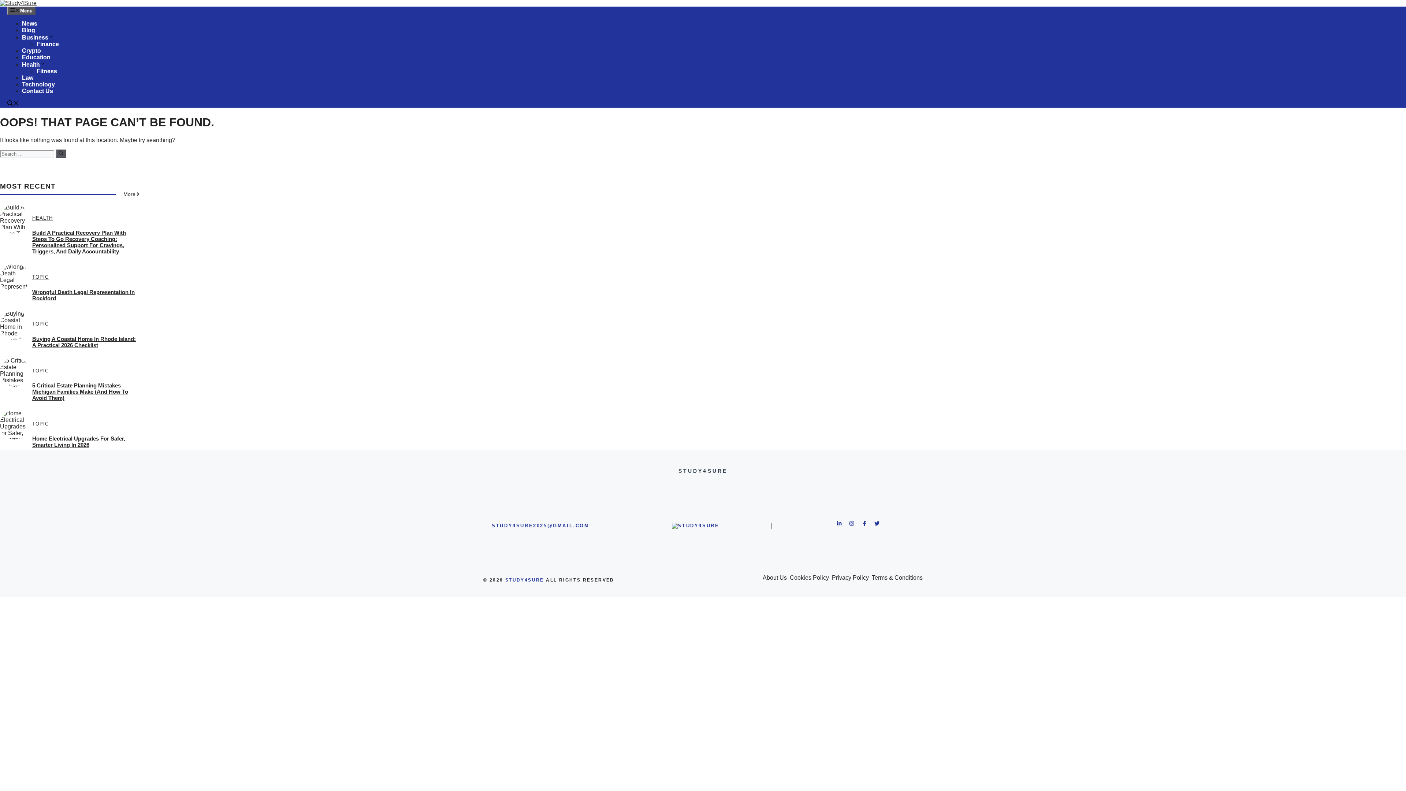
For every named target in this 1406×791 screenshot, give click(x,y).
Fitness (47, 71)
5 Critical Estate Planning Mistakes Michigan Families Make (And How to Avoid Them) (80, 391)
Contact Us (37, 91)
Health (31, 65)
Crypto (31, 51)
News (29, 24)
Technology (38, 84)
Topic (40, 277)
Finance (48, 44)
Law (27, 78)
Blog (28, 30)
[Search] (61, 153)
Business (35, 37)
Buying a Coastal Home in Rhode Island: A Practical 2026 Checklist (84, 342)
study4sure (524, 580)
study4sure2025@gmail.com (540, 525)
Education (36, 57)
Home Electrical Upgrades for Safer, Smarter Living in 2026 (78, 441)
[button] (13, 104)
